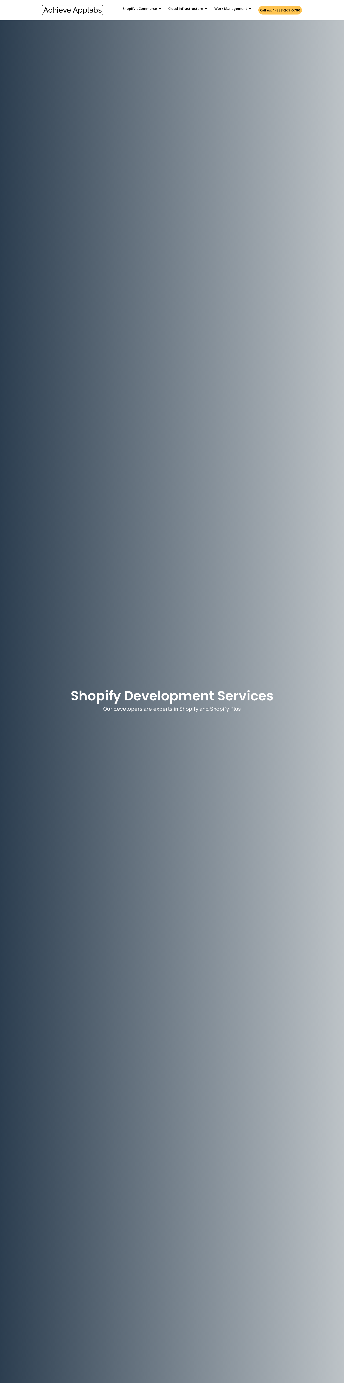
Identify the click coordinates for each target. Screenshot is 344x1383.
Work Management (230, 8)
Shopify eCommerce (140, 8)
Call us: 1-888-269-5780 (280, 10)
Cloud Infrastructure (185, 8)
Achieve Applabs (72, 10)
